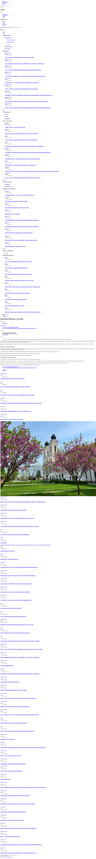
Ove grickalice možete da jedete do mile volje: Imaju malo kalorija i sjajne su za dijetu (19, 641)
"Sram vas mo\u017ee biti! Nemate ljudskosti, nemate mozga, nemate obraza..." (23, 177)
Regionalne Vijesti (8, 46)
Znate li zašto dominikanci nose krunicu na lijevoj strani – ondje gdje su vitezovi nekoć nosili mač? (22, 747)
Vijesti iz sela (7, 184)
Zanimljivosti (7, 118)
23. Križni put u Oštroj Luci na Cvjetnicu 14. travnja (17, 207)
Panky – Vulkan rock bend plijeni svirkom (10, 836)
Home (4, 21)
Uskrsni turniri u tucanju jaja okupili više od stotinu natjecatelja (15, 795)
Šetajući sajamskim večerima (7, 665)
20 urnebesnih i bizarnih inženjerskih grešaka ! (15, 299)
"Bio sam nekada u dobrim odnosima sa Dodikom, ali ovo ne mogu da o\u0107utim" (24, 63)
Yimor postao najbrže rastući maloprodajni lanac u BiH (13, 510)
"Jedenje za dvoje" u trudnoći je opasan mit (15, 127)
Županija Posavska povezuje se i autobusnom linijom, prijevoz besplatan (17, 518)
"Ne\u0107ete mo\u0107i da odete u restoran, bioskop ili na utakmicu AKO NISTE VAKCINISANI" (28, 152)
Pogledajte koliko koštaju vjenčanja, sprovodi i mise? (12, 378)
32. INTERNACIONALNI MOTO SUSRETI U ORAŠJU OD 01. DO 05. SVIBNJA (19, 526)
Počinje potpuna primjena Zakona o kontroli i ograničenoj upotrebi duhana (17, 575)
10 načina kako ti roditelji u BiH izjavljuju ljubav (16, 268)
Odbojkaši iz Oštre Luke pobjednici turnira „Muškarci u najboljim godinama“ (18, 828)
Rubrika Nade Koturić (10, 42)
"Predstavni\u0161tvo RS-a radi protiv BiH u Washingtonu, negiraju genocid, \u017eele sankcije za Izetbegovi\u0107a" (32, 171)
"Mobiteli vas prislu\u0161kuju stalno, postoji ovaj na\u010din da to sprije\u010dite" (24, 146)
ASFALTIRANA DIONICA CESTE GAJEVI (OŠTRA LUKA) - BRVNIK (22, 226)
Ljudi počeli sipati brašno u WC (7, 551)
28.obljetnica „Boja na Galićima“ (12, 214)
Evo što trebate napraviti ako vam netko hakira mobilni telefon (14, 534)
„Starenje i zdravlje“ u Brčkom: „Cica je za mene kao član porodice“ (16, 583)
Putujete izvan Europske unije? (7, 739)
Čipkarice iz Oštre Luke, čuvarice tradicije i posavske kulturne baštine (21, 240)
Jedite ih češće (3, 542)
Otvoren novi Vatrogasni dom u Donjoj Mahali (11, 771)
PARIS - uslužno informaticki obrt (7, 857)
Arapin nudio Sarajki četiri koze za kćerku (14, 305)
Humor (6, 253)
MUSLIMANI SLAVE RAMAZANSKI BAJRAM (11, 419)
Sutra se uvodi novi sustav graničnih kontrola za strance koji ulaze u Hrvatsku (18, 698)
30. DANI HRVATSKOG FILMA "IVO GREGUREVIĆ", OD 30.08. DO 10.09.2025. (20, 657)
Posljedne (4, 370)
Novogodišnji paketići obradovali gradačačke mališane (12, 763)
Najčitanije (4, 369)
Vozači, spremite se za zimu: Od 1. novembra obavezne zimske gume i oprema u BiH (19, 714)
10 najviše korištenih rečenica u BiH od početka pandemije (18, 274)
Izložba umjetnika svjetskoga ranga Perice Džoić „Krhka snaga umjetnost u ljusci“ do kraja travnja (23, 787)
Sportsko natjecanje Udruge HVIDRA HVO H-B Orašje (13, 812)
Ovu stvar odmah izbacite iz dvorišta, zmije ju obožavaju (13, 616)
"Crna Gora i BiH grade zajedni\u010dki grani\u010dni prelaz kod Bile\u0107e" (23, 70)
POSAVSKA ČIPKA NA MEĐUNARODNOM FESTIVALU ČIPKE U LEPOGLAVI (19, 673)
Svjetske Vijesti (8, 48)
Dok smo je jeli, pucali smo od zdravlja (9, 559)
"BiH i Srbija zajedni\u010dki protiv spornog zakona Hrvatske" (19, 57)
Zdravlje (6, 116)
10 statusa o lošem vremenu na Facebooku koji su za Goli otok (19, 280)
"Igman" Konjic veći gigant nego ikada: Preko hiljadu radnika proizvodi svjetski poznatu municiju (27, 107)
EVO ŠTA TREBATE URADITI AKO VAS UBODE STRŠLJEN (15, 386)
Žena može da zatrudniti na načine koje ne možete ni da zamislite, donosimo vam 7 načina (20, 403)
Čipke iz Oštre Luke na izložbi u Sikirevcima (15, 246)
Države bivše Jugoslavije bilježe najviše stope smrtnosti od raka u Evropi (17, 624)
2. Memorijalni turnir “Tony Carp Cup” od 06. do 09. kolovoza (19, 195)
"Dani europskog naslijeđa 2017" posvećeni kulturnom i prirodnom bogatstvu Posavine (25, 76)
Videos (4, 3)
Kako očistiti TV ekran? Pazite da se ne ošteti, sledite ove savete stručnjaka (17, 395)
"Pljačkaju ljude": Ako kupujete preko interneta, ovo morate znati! (20, 165)
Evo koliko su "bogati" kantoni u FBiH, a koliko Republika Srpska (15, 600)
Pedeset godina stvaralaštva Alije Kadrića (9, 682)
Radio (4, 4)
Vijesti (4, 22)
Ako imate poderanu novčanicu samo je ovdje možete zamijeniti (14, 592)
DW (40, 364)
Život (4, 23)
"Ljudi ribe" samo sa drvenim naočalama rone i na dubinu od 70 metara (21, 133)
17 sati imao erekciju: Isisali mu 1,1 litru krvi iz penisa (17, 293)
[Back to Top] (0, 858)
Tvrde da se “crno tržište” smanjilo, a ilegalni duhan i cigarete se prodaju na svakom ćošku (21, 649)
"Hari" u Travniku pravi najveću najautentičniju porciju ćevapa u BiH (21, 88)
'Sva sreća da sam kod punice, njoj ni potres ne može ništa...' (18, 261)
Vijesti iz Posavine (8, 37)
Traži (1, 6)
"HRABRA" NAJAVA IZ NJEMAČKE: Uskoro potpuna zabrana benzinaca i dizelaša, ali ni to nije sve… (29, 95)
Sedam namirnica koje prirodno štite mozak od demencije (13, 723)
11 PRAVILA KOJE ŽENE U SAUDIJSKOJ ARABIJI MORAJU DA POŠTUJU (19, 567)
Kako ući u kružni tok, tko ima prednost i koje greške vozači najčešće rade (17, 731)
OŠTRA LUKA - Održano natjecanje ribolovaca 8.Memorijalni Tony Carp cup (18, 853)
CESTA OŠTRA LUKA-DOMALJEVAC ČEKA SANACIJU (19, 232)
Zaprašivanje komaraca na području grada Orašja (12, 820)
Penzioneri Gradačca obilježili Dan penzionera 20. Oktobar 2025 (15, 706)
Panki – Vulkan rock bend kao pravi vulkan (10, 755)
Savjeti (6, 114)
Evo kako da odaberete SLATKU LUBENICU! (11, 608)
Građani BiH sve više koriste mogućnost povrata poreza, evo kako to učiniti (17, 803)
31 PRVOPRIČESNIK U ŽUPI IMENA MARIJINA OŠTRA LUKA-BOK (22, 220)
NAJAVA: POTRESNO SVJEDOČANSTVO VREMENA (13, 690)
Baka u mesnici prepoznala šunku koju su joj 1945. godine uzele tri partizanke (23, 312)
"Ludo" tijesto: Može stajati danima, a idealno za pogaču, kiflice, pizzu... (21, 139)
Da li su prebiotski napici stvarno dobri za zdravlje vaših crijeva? (15, 632)
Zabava (4, 25)
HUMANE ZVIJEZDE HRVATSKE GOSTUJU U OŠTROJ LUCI (15, 411)
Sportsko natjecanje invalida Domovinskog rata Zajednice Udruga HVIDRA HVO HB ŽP (21, 844)
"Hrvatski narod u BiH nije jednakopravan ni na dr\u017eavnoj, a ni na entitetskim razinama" (27, 101)
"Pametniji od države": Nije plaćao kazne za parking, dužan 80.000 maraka (22, 158)
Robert (4, 322)
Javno (8, 44)
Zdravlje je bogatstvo (5, 779)
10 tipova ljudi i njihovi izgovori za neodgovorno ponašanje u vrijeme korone (22, 286)
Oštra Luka (5, 24)
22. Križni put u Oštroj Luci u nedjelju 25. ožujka (16, 201)
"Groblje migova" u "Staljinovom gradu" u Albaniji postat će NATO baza (22, 82)
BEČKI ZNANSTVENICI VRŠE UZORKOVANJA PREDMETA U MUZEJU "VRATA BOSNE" (22, 501)
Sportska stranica (6, 2)
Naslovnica (5, 1)
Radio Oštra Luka (8, 186)
